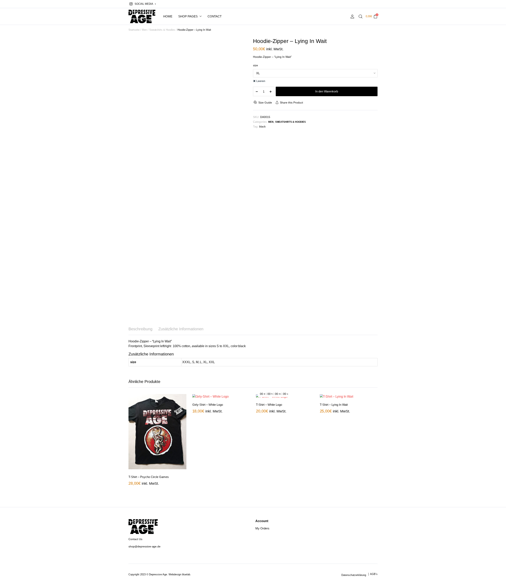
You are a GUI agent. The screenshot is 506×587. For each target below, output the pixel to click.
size (255, 65)
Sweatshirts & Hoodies (162, 29)
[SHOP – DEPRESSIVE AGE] (141, 16)
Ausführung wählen (183, 407)
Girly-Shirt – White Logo (207, 404)
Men (144, 29)
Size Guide (265, 102)
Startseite (134, 29)
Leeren (260, 81)
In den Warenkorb (326, 91)
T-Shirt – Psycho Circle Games (148, 477)
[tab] (140, 329)
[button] (142, 4)
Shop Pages (188, 16)
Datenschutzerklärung (353, 575)
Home (167, 16)
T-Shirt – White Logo (269, 404)
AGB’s (374, 574)
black (262, 126)
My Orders (262, 528)
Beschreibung (140, 329)
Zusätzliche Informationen (180, 329)
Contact (215, 16)
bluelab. (186, 574)
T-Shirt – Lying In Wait (334, 404)
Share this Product (291, 102)
